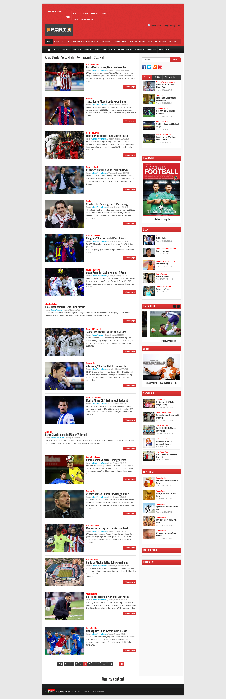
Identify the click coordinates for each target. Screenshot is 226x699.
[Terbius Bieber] (149, 240)
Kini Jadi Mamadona (163, 251)
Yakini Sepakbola (162, 276)
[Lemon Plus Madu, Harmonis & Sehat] (149, 482)
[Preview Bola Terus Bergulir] (161, 216)
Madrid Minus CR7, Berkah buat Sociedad (107, 400)
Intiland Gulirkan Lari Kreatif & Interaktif (167, 455)
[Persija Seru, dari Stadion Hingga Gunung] (149, 403)
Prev (66, 664)
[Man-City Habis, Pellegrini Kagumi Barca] (149, 112)
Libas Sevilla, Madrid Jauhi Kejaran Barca (107, 136)
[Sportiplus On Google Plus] (160, 67)
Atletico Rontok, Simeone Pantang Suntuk (107, 494)
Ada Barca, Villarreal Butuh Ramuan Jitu (106, 366)
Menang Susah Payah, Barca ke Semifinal (107, 528)
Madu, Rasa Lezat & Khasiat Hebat (166, 495)
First (60, 664)
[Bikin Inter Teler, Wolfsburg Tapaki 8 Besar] (149, 138)
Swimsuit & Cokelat (163, 289)
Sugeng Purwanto (56, 310)
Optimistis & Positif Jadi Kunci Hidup (167, 508)
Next (103, 664)
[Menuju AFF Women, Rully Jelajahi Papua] (149, 86)
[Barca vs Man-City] (161, 337)
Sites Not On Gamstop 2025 (83, 19)
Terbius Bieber (161, 238)
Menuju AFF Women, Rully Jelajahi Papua (165, 86)
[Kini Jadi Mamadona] (149, 252)
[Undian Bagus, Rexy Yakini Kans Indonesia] (149, 99)
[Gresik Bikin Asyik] (149, 265)
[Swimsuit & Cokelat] (149, 291)
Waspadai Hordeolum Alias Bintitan (166, 534)
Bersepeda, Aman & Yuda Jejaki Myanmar (167, 416)
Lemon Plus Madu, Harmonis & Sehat (167, 481)
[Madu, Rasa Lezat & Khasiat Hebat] (149, 495)
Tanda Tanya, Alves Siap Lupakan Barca (106, 101)
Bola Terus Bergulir (161, 219)
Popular (147, 77)
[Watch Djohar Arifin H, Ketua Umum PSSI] (161, 380)
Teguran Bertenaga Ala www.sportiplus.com (164, 442)
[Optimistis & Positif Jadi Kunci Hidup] (149, 508)
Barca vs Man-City (161, 340)
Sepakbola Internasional (76, 57)
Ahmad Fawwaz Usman (99, 70)
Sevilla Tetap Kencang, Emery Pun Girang (107, 204)
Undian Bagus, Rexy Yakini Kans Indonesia (166, 99)
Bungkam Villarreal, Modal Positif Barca (106, 238)
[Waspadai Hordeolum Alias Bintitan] (149, 534)
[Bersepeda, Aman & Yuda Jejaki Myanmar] (149, 417)
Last (110, 664)
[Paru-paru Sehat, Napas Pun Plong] (149, 521)
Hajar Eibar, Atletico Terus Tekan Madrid (65, 307)
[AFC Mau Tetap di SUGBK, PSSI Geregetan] (149, 125)
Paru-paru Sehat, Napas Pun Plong (166, 521)
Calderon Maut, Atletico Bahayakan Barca (107, 562)
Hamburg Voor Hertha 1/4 (96, 41)
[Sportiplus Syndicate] (155, 67)
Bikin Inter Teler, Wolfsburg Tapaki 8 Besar (166, 138)
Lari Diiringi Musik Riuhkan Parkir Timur (166, 429)
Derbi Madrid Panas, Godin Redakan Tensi (107, 67)
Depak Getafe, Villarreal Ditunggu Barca (106, 460)
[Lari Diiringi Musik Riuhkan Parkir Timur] (149, 430)
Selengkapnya (130, 87)
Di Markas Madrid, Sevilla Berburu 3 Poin (107, 170)
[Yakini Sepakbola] (149, 278)
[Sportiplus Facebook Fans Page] (144, 67)
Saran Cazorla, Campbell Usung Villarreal (66, 435)
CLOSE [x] (51, 690)
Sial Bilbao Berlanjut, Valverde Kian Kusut (107, 597)
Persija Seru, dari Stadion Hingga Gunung (165, 403)
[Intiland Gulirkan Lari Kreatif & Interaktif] (149, 456)
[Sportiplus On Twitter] (149, 67)
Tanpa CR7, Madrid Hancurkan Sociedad (106, 332)
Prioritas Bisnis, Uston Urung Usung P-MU (123, 41)
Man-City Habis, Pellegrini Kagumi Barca (165, 112)
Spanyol (99, 57)
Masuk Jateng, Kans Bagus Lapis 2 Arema (156, 41)
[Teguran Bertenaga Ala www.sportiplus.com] (149, 443)
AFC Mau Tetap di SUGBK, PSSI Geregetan (167, 125)
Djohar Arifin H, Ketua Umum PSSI (161, 383)
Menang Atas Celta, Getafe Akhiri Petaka (106, 631)
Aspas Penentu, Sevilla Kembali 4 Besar (106, 273)
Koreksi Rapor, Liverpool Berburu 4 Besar (69, 41)
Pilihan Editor (170, 77)
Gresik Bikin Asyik (163, 263)
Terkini (157, 77)
